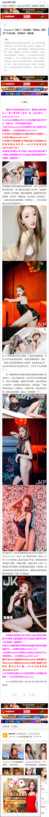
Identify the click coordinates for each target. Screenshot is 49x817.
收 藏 (24, 102)
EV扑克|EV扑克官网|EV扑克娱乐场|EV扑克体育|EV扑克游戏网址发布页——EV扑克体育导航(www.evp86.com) (24, 144)
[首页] (46, 801)
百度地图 (42, 807)
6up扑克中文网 (8, 2)
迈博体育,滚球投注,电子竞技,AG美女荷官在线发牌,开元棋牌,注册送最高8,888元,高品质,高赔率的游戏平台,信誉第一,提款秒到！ (24, 154)
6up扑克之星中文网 (35, 682)
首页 (5, 6)
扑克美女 (11, 6)
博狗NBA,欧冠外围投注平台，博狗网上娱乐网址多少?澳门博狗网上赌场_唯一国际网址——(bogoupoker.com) (24, 113)
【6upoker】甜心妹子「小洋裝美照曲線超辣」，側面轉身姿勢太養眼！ (36, 765)
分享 (33, 695)
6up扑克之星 (23, 737)
